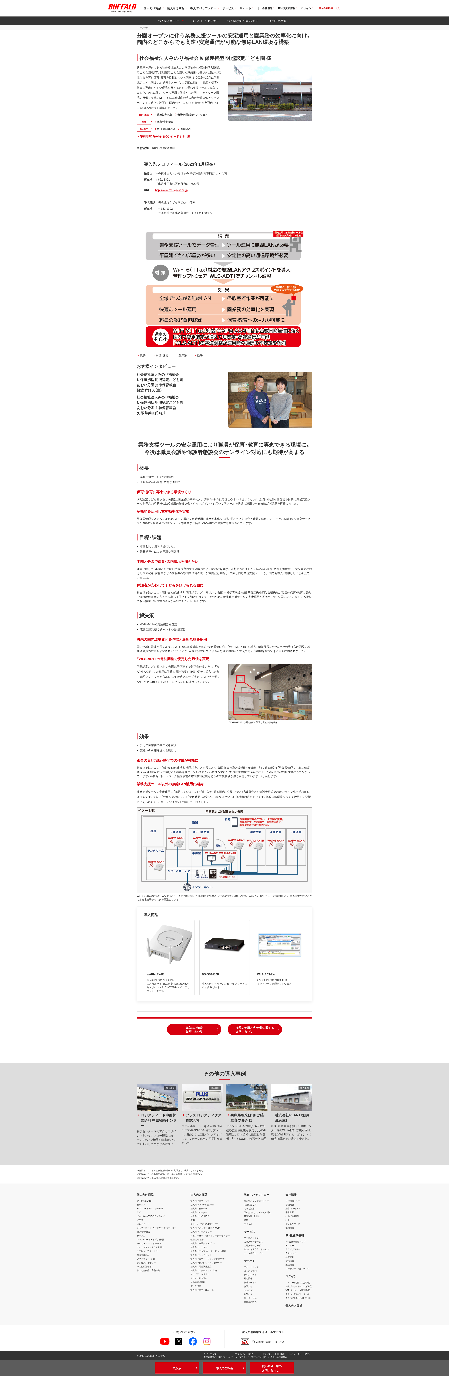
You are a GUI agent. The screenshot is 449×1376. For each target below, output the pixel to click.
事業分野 (290, 1212)
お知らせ (248, 1294)
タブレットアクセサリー (148, 1251)
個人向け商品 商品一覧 (148, 1270)
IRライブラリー (293, 1249)
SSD (139, 1212)
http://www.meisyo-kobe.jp (171, 190)
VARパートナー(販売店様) (298, 1290)
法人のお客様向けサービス (256, 1249)
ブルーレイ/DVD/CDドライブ (151, 1216)
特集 (246, 1220)
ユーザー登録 (250, 1297)
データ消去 (195, 1285)
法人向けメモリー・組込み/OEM (205, 1227)
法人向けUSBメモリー (201, 1231)
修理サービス (250, 1282)
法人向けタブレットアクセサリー (206, 1262)
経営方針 (290, 1257)
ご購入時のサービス (253, 1241)
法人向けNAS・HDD (199, 1216)
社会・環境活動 (292, 1216)
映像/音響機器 (143, 1231)
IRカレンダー (292, 1253)
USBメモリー (143, 1223)
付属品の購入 (250, 1301)
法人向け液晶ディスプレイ (203, 1243)
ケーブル (141, 1235)
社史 (288, 1220)
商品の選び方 (250, 1204)
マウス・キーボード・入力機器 (150, 1239)
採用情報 (290, 1227)
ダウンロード (250, 1274)
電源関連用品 (143, 1254)
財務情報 (290, 1260)
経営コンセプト (293, 1208)
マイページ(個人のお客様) (298, 1282)
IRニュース (291, 1245)
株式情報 (290, 1264)
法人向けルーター (198, 1212)
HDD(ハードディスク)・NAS (150, 1208)
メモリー (141, 1220)
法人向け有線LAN (198, 1208)
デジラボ (248, 1223)
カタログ (248, 1290)
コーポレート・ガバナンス (298, 1268)
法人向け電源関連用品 (201, 1266)
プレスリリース (293, 1223)
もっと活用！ (250, 1208)
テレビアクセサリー (146, 1262)
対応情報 (248, 1278)
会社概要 (290, 1204)
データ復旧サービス (253, 1253)
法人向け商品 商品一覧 (202, 1289)
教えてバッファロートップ (256, 1200)
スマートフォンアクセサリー (150, 1247)
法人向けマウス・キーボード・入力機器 (208, 1251)
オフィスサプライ (198, 1278)
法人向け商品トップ (199, 1200)
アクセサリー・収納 (146, 1258)
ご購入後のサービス (253, 1245)
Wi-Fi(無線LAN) (144, 1200)
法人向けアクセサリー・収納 (203, 1270)
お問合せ (248, 1286)
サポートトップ (251, 1266)
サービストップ (251, 1237)
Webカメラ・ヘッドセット (149, 1243)
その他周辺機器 (144, 1266)
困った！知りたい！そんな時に (257, 1212)
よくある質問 (250, 1270)
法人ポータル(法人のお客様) (299, 1286)
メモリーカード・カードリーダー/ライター (156, 1227)
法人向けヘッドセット (201, 1254)
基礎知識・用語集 (252, 1216)
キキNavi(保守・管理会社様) (298, 1297)
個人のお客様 (294, 1305)
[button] (194, 1029)
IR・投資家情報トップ (296, 1241)
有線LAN (141, 1204)
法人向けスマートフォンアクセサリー (208, 1258)
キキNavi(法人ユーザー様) (298, 1294)
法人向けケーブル (198, 1247)
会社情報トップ (293, 1200)
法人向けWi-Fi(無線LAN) (202, 1204)
